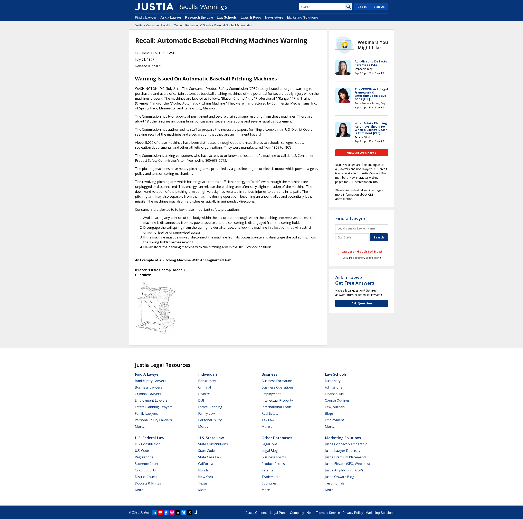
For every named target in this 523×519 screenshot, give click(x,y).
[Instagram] (172, 512)
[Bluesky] (183, 512)
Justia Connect (256, 513)
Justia (138, 25)
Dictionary (333, 381)
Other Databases (277, 437)
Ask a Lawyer (171, 17)
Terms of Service (328, 513)
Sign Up (379, 6)
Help (309, 513)
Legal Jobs (269, 444)
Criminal (204, 387)
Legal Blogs (270, 450)
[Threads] (177, 512)
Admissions (333, 387)
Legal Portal (278, 513)
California (205, 463)
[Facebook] (166, 512)
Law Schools (227, 17)
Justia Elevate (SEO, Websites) (347, 463)
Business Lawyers (148, 387)
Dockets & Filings (148, 483)
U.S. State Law (211, 437)
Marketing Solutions (302, 17)
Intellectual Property (277, 400)
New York (205, 476)
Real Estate (270, 413)
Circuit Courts (145, 470)
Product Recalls (273, 463)
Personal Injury (210, 420)
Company (297, 513)
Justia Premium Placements (346, 457)
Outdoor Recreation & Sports (192, 25)
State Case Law (209, 457)
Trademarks (271, 476)
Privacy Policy (352, 513)
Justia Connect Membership (346, 444)
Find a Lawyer (145, 17)
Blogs (329, 413)
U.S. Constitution (147, 444)
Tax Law (268, 420)
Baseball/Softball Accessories (233, 25)
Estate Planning (210, 407)
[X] (189, 512)
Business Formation (277, 381)
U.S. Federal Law (149, 437)
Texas (202, 483)
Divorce (204, 394)
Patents (267, 470)
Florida (203, 470)
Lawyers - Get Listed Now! (361, 251)
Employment (271, 394)
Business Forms (274, 457)
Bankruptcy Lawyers (150, 381)
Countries (269, 483)
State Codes (207, 450)
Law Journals (335, 407)
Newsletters (274, 17)
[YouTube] (160, 512)
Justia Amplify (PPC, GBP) (344, 470)
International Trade (277, 407)
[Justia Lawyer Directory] (195, 512)
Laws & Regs (251, 17)
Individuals (208, 374)
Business (269, 374)
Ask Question (361, 303)
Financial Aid (334, 394)
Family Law (206, 413)
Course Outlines (337, 400)
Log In (362, 6)
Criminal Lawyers (148, 394)
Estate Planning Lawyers (153, 407)
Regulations (144, 457)
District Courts (146, 476)
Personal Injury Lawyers (153, 420)
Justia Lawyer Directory (342, 450)
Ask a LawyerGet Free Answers (354, 280)
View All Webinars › (361, 153)
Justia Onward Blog (339, 476)
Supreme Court (146, 463)
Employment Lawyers (151, 400)
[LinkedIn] (154, 512)
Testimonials (335, 483)
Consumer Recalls (158, 25)
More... (140, 426)
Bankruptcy (207, 381)
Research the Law (199, 17)
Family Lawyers (146, 413)
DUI (201, 400)
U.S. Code (142, 450)
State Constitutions (213, 444)
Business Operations (278, 387)
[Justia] (154, 6)
